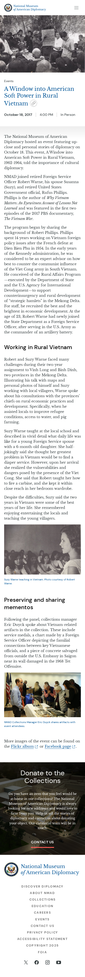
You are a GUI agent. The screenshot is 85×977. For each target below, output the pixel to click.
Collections (42, 899)
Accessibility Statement (42, 939)
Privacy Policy (42, 932)
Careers (42, 912)
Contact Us (42, 842)
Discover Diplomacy (42, 886)
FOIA (42, 952)
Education (42, 906)
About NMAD (42, 893)
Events (9, 81)
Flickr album (22, 746)
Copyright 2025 (42, 945)
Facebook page (58, 746)
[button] (33, 104)
